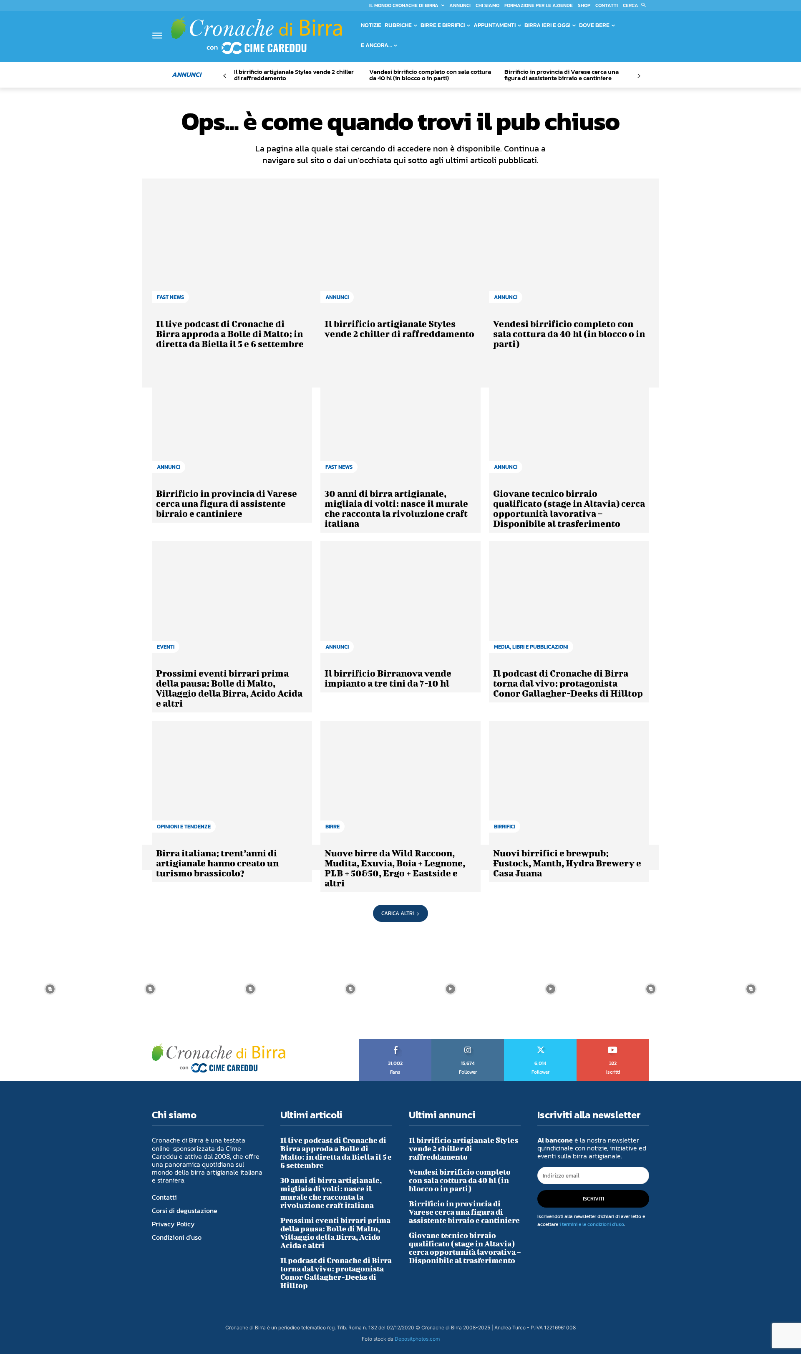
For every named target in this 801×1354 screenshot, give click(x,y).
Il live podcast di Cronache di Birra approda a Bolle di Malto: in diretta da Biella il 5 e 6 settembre (230, 333)
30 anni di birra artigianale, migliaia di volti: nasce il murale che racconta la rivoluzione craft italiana (396, 508)
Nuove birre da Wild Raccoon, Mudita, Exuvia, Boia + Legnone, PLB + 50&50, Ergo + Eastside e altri (395, 868)
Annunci (337, 297)
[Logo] (256, 35)
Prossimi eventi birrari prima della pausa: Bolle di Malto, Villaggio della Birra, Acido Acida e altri (229, 688)
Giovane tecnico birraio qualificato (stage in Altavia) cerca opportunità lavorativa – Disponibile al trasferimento (569, 508)
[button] (636, 5)
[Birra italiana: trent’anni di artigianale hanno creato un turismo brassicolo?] (232, 781)
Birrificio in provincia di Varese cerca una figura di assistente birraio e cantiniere (561, 75)
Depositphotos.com (417, 1339)
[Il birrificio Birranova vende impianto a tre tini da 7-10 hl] (400, 601)
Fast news (170, 297)
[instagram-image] (50, 989)
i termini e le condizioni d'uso (591, 1224)
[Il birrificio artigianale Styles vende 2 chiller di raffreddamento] (400, 251)
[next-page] (638, 76)
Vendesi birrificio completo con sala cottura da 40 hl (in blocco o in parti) (430, 75)
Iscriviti (613, 1042)
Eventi (165, 647)
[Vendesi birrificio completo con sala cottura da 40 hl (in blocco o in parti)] (569, 251)
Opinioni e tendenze (184, 827)
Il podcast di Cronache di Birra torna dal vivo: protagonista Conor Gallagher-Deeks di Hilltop (568, 683)
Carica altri (397, 913)
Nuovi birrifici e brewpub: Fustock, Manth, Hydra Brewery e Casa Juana (567, 863)
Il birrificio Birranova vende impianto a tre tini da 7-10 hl (388, 678)
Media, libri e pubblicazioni (531, 647)
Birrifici (504, 827)
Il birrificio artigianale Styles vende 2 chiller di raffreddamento (294, 75)
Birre (332, 827)
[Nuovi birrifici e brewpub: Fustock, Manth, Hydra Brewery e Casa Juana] (569, 781)
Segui (468, 1042)
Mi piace (396, 1042)
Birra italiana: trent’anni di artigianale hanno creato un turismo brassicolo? (217, 863)
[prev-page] (224, 76)
